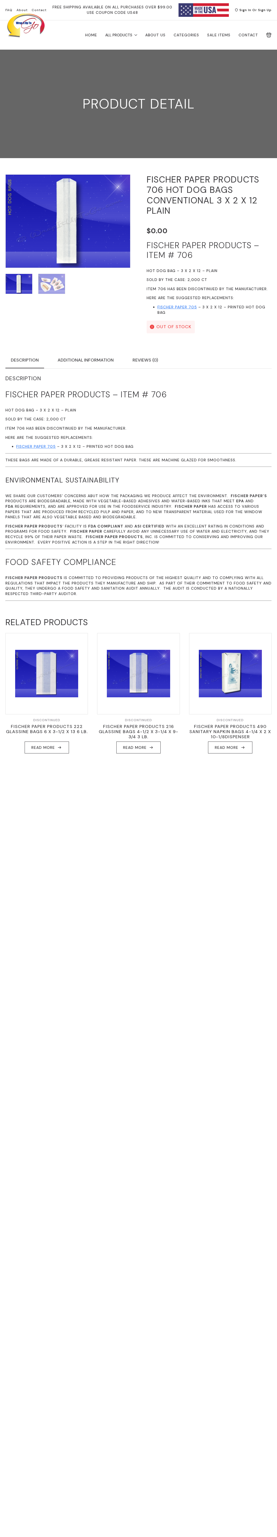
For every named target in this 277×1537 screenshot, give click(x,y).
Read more (43, 747)
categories (186, 35)
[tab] (24, 360)
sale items (218, 35)
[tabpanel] (138, 488)
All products (118, 35)
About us (155, 35)
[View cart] (269, 35)
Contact (248, 35)
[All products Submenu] (134, 35)
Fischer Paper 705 (177, 307)
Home (91, 35)
